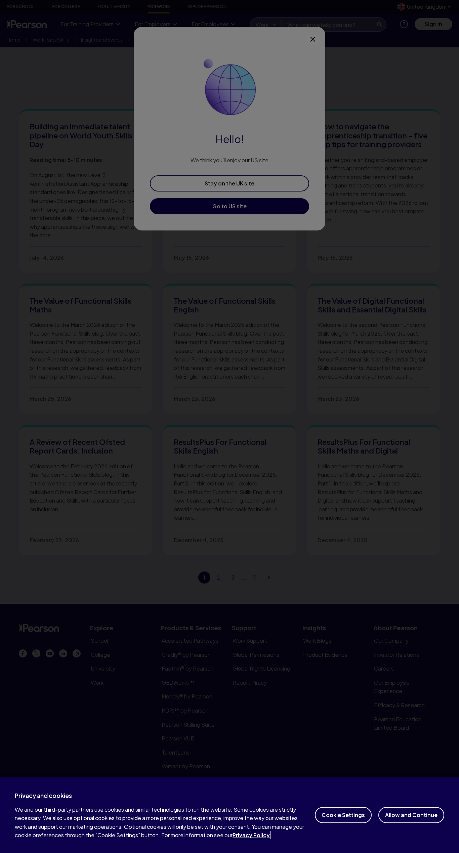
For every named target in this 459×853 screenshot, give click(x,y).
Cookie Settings (343, 814)
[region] (229, 815)
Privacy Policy (251, 835)
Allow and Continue (411, 814)
